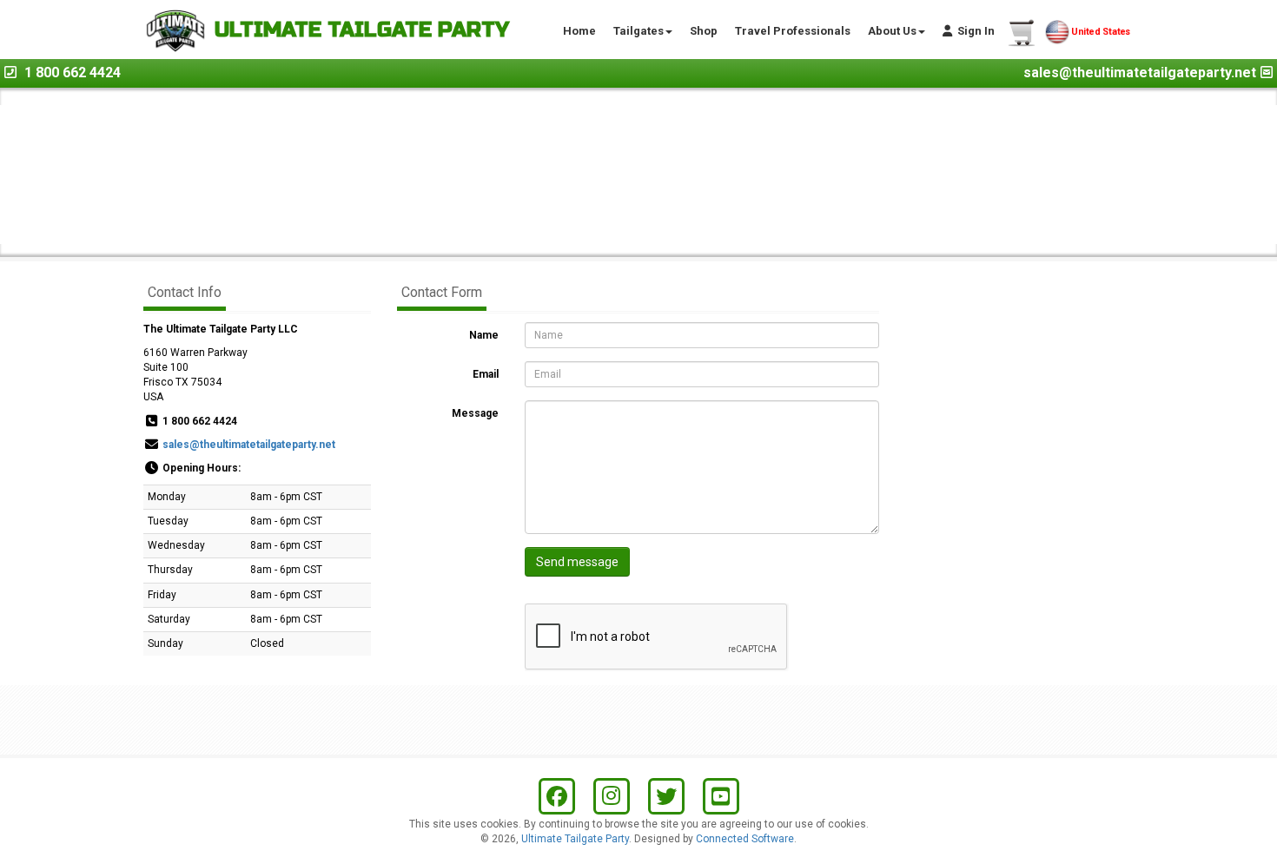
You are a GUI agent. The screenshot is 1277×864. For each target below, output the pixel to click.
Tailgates (638, 30)
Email (486, 374)
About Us (892, 30)
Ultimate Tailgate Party (575, 839)
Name (484, 335)
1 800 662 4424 (72, 72)
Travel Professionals (792, 30)
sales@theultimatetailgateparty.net (1139, 72)
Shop (704, 30)
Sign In (973, 30)
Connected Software (745, 839)
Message (475, 413)
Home (579, 30)
